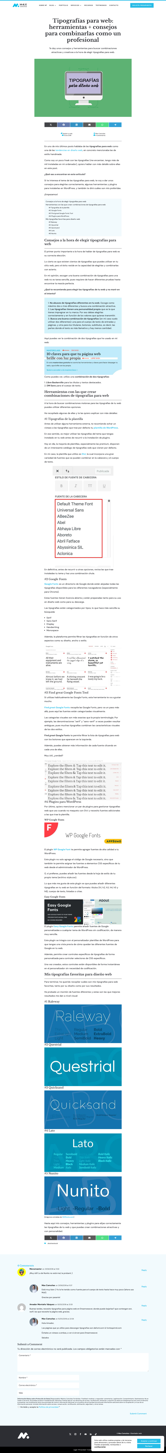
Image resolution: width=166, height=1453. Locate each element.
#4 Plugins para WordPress (59, 216)
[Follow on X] (70, 1434)
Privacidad (82, 1450)
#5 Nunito (52, 233)
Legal (75, 1450)
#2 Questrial (53, 225)
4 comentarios (100, 135)
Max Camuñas (100, 134)
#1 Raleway (53, 222)
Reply (144, 1270)
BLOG (51, 5)
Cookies (90, 1450)
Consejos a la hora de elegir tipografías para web (66, 201)
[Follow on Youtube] (85, 1434)
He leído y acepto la (40, 1407)
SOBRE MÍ (43, 5)
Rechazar (149, 1446)
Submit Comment (138, 1413)
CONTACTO (113, 5)
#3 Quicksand (54, 228)
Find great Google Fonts (57, 707)
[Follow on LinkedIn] (91, 1434)
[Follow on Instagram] (75, 1434)
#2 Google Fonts (55, 210)
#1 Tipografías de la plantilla (59, 208)
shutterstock (53, 1243)
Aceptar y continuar (149, 1441)
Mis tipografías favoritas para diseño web (63, 219)
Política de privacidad (49, 1407)
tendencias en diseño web (68, 150)
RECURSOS (88, 5)
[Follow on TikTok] (96, 1434)
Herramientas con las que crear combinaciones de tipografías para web (76, 205)
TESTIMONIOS (101, 5)
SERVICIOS (75, 5)
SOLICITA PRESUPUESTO (142, 5)
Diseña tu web (67, 134)
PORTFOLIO (63, 5)
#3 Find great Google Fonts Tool (61, 213)
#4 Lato (52, 231)
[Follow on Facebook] (80, 1434)
